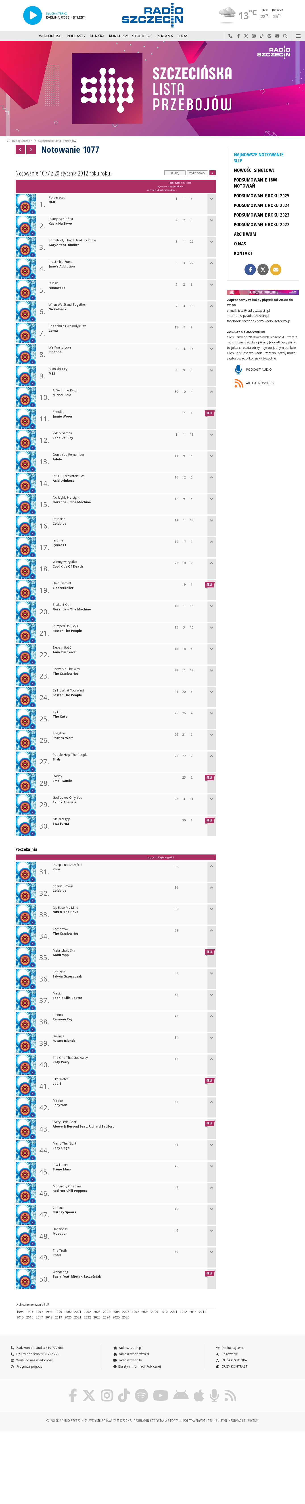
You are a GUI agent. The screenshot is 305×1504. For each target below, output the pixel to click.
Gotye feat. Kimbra (64, 245)
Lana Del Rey (63, 438)
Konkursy (118, 36)
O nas (183, 36)
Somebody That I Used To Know (72, 240)
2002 (87, 1312)
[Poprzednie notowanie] (20, 149)
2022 (87, 1317)
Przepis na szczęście (67, 865)
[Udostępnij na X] (263, 269)
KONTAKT (243, 253)
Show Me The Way (66, 669)
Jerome (58, 540)
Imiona (58, 1015)
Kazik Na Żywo (60, 224)
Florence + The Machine (72, 502)
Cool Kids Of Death (68, 566)
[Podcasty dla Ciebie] (214, 1389)
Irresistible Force (61, 262)
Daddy (57, 776)
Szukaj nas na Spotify (270, 36)
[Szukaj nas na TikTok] (123, 1389)
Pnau (57, 1255)
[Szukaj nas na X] (89, 1389)
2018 (48, 1317)
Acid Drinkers (63, 481)
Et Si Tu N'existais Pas (69, 476)
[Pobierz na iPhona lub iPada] (199, 1389)
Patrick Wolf (63, 738)
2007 (135, 1312)
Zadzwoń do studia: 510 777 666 (39, 1347)
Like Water (60, 1079)
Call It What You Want (68, 690)
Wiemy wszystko (65, 562)
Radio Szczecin (22, 140)
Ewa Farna (61, 824)
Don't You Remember (68, 455)
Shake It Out (62, 605)
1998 (48, 1312)
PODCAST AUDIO (258, 369)
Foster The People (67, 631)
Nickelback (58, 309)
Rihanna (55, 352)
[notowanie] (263, 292)
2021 (77, 1317)
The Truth (60, 1251)
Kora (56, 869)
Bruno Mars (62, 1169)
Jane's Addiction (62, 266)
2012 (183, 1312)
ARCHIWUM (245, 234)
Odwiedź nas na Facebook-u (238, 36)
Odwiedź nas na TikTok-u (262, 36)
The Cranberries (66, 674)
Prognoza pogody (28, 1366)
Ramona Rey (63, 1019)
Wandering (60, 1272)
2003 (96, 1312)
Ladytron (60, 1105)
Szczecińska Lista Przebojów (57, 140)
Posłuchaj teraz (232, 1347)
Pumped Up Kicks (65, 626)
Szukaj (285, 36)
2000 (68, 1312)
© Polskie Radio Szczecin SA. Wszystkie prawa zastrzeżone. (89, 1420)
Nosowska (57, 288)
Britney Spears (64, 1212)
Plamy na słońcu (61, 219)
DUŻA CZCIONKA (234, 1360)
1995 (20, 1312)
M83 (52, 374)
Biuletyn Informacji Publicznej (139, 1366)
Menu (298, 36)
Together (59, 733)
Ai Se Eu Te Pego (65, 390)
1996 (29, 1312)
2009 (154, 1312)
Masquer (60, 1234)
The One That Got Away (70, 1058)
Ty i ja (57, 712)
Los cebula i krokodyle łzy (67, 326)
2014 (202, 1312)
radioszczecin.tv (130, 1360)
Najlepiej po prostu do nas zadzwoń (230, 36)
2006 (125, 1312)
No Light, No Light (66, 497)
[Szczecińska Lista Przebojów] (152, 88)
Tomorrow (60, 929)
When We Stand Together (67, 305)
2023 (96, 1317)
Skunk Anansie (64, 802)
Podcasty (76, 36)
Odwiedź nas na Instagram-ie (254, 36)
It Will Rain (60, 1165)
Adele (57, 459)
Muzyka (97, 36)
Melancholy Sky (64, 951)
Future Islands (64, 1041)
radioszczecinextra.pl (133, 1354)
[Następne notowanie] (31, 149)
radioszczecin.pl (130, 1347)
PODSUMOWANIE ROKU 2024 (262, 205)
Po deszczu (57, 197)
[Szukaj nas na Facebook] (73, 1389)
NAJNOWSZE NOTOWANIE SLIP (259, 157)
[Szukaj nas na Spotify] (141, 1389)
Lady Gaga (61, 1148)
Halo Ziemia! (62, 583)
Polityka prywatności (198, 1420)
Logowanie (229, 1354)
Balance (58, 1036)
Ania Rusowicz (64, 652)
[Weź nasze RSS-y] (230, 1389)
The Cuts (60, 717)
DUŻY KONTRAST (234, 1366)
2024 (106, 1317)
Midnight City (58, 369)
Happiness (60, 1229)
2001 (77, 1312)
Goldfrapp (61, 955)
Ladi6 (57, 1084)
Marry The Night (64, 1143)
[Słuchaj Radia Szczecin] (32, 15)
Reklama (165, 36)
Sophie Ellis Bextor (67, 998)
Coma (53, 331)
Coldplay (59, 524)
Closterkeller (63, 588)
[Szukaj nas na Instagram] (106, 1389)
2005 (116, 1312)
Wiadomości (51, 36)
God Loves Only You (67, 798)
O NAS (240, 243)
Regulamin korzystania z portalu (158, 1420)
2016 (29, 1317)
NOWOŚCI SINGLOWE (254, 170)
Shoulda (58, 412)
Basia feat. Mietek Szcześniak (77, 1276)
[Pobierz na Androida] (181, 1389)
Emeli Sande (62, 781)
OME (52, 202)
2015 (20, 1317)
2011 (173, 1312)
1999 (58, 1312)
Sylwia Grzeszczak (67, 976)
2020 (68, 1317)
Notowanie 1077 (70, 149)
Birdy (57, 759)
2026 (125, 1317)
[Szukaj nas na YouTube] (161, 1389)
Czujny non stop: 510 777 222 (37, 1354)
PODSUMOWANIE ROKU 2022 (262, 224)
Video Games (62, 433)
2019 (58, 1317)
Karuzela (59, 972)
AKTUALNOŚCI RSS (259, 383)
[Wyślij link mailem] (276, 269)
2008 (144, 1312)
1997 (39, 1312)
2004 (106, 1312)
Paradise (59, 519)
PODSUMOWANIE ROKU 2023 (262, 214)
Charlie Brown (63, 886)
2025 (116, 1317)
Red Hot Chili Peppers (70, 1191)
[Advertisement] (42, 1465)
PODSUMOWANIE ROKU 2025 (262, 195)
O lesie (53, 283)
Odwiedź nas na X (246, 36)
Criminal (58, 1208)
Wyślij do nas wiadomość (277, 36)
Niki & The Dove (65, 912)
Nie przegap (61, 819)
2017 (39, 1317)
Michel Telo (62, 395)
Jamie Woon (62, 416)
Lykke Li (59, 545)
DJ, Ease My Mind (65, 908)
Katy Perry (61, 1062)
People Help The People (70, 755)
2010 (164, 1312)
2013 (192, 1312)
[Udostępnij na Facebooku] (250, 269)
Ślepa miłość (62, 648)
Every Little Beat (64, 1122)
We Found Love (60, 347)
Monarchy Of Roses (67, 1186)
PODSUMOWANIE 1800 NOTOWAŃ (256, 182)
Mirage (58, 1101)
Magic (57, 993)
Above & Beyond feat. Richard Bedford (84, 1126)
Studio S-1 (142, 36)
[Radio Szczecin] (152, 15)
